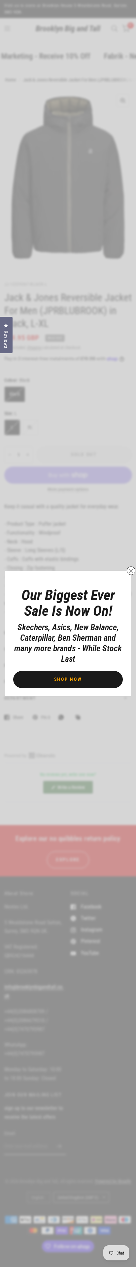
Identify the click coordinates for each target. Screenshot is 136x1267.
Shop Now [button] (68, 679)
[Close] (131, 570)
